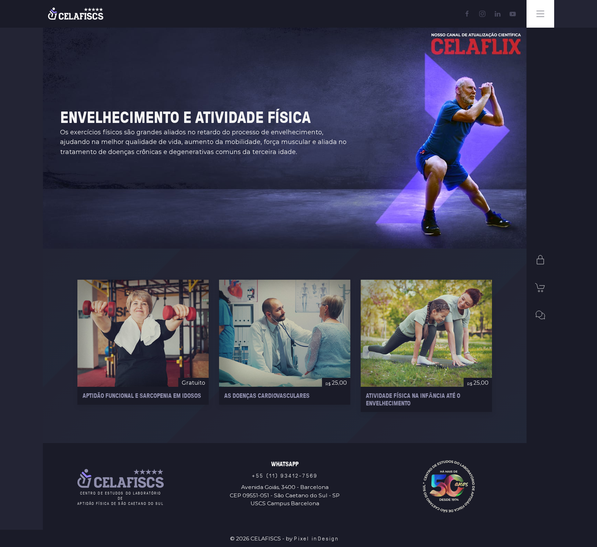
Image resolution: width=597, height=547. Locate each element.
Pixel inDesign (316, 538)
